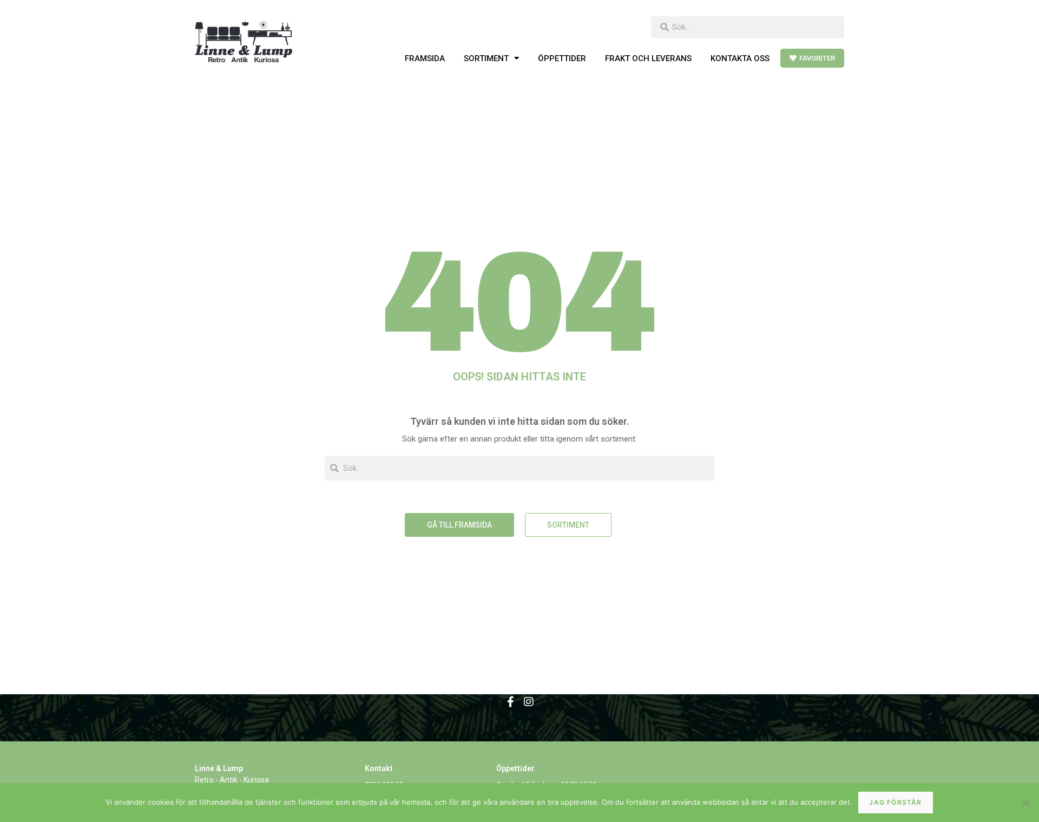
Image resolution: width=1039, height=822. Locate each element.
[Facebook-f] (510, 702)
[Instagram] (529, 702)
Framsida (425, 58)
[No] (1025, 802)
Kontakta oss (740, 58)
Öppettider (562, 58)
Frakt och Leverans (648, 58)
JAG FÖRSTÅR (895, 802)
